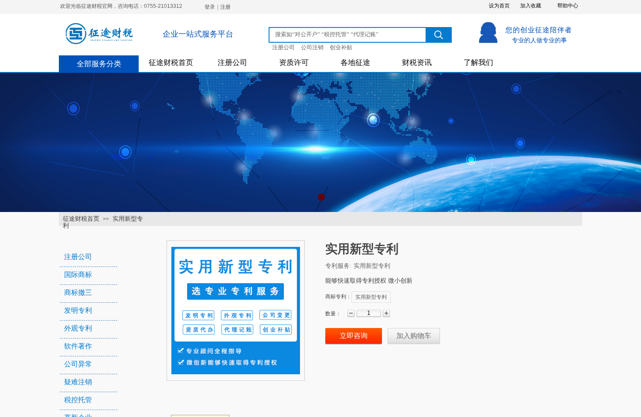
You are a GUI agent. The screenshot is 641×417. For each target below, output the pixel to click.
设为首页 (499, 6)
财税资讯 (417, 62)
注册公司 (232, 62)
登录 (210, 7)
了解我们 (478, 62)
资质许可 (294, 62)
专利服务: (338, 266)
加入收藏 (530, 6)
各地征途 (355, 62)
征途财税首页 (171, 62)
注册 (225, 7)
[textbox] (347, 34)
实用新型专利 (371, 297)
